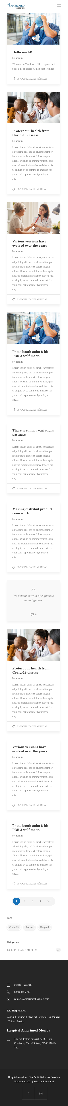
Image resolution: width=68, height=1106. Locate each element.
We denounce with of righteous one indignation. (33, 598)
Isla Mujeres (54, 1017)
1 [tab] (33, 38)
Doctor (29, 927)
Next (49, 901)
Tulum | (12, 1021)
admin (19, 58)
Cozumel (21, 1017)
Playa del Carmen (37, 1017)
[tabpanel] (33, 29)
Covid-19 (14, 927)
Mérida (20, 1021)
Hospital (44, 927)
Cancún (11, 1017)
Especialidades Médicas (32, 78)
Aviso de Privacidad (43, 1081)
